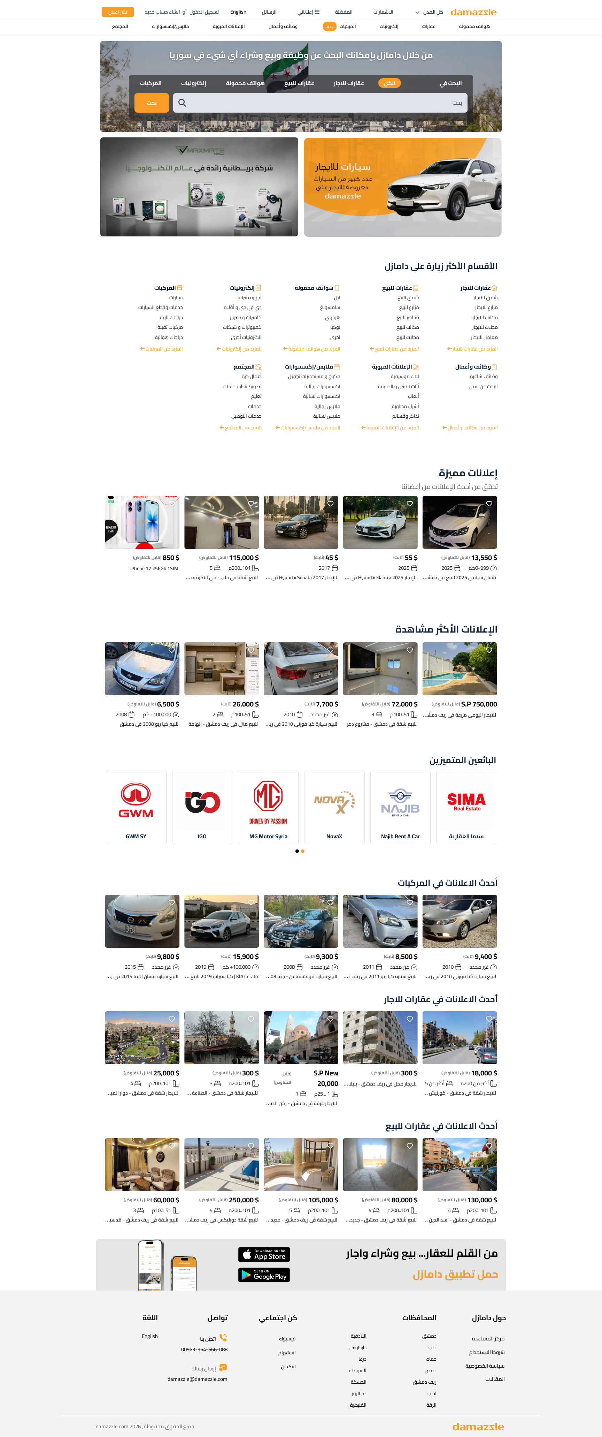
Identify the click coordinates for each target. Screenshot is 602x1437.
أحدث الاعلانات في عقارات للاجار (441, 999)
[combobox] (327, 103)
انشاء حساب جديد (162, 11)
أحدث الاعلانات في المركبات (448, 883)
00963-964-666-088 (204, 1349)
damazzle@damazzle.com (197, 1379)
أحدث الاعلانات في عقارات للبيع (442, 1126)
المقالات (495, 1379)
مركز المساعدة (488, 1338)
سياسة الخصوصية (485, 1366)
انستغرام (287, 1352)
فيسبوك (287, 1338)
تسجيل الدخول (204, 11)
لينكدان (288, 1366)
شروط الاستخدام (487, 1352)
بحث (152, 103)
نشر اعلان (117, 11)
